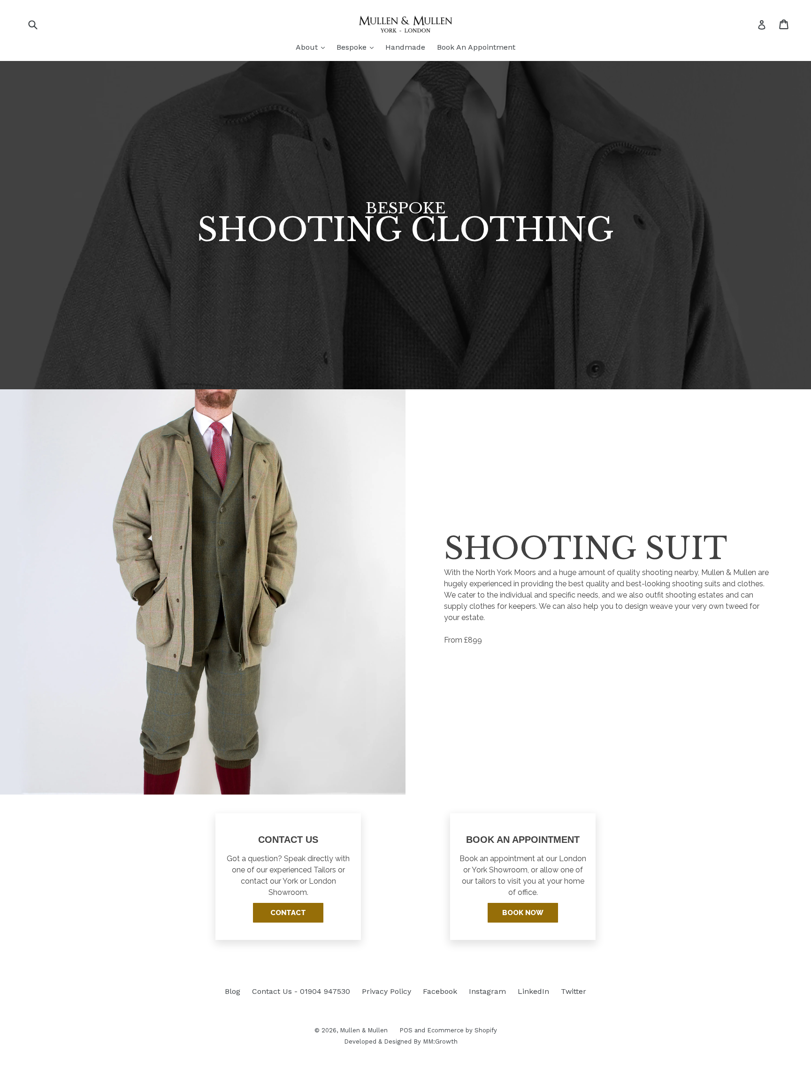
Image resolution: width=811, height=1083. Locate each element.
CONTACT (288, 913)
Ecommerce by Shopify (462, 1030)
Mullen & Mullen (364, 1030)
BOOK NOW (522, 913)
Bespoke (357, 47)
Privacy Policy (386, 991)
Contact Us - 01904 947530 (301, 991)
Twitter (573, 991)
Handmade (405, 47)
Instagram (487, 991)
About (312, 47)
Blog (232, 991)
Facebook (440, 991)
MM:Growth (440, 1041)
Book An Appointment (476, 47)
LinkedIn (533, 991)
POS (406, 1030)
